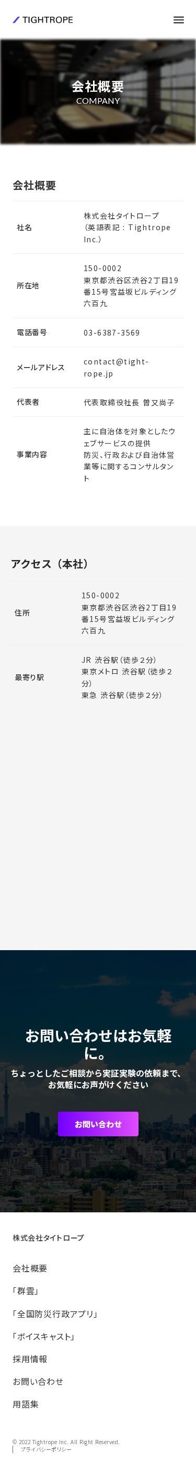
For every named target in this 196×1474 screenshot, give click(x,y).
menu (179, 20)
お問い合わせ (98, 1123)
